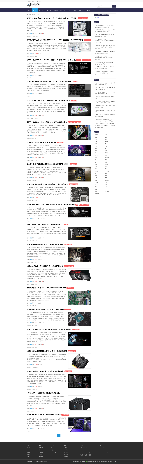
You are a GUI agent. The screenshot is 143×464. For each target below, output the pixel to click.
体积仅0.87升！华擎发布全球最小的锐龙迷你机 (43, 393)
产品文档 (41, 452)
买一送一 (53, 448)
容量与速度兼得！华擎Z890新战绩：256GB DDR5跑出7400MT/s (49, 81)
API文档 (41, 454)
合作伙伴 (66, 454)
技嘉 (106, 137)
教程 (75, 10)
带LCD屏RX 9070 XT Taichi (74, 122)
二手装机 (62, 10)
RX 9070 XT (74, 100)
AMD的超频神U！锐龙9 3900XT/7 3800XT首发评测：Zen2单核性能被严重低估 (104, 40)
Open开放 (53, 452)
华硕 (96, 139)
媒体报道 (66, 456)
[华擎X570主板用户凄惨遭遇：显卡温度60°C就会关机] (79, 387)
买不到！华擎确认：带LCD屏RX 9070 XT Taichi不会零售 (47, 122)
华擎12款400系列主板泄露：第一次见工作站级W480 (45, 309)
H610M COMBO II (86, 60)
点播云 (28, 456)
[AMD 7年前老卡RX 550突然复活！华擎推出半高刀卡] (79, 239)
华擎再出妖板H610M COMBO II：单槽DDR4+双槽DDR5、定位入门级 (51, 60)
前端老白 (45, 461)
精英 (106, 146)
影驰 (106, 144)
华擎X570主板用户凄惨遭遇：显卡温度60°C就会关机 (45, 371)
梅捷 (96, 148)
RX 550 (66, 224)
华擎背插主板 (61, 142)
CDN (28, 450)
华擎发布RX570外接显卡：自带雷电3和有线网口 (44, 414)
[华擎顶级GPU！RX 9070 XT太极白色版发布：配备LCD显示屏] (79, 115)
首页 (29, 10)
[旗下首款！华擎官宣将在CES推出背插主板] (79, 155)
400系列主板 (68, 309)
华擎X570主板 (68, 371)
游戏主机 (81, 10)
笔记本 (96, 155)
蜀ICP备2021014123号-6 (79, 461)
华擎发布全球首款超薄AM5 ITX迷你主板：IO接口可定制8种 (47, 184)
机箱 (106, 166)
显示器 (106, 164)
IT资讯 (34, 10)
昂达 (106, 148)
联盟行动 (53, 450)
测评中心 (49, 10)
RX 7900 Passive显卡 (84, 204)
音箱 (96, 166)
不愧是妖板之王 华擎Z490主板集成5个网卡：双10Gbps (46, 287)
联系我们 (66, 452)
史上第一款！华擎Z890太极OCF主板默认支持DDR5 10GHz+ (48, 164)
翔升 (96, 146)
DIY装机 (55, 10)
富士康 (106, 153)
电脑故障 (88, 10)
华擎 (38, 14)
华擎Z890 (75, 81)
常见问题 (41, 450)
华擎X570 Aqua (76, 329)
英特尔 (96, 137)
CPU (96, 159)
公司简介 (66, 448)
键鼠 (106, 168)
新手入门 (41, 448)
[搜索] (114, 6)
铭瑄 (106, 150)
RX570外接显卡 (65, 414)
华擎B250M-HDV (68, 244)
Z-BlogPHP (35, 461)
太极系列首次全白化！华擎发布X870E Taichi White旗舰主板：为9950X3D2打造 (55, 40)
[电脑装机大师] (33, 6)
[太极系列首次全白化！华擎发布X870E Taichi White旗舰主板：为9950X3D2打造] (79, 53)
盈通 (96, 150)
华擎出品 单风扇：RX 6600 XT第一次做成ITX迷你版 (45, 266)
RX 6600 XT (70, 266)
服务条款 (41, 456)
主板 (106, 159)
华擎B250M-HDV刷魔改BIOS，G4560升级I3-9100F (45, 244)
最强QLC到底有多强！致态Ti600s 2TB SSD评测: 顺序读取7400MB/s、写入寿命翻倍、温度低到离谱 (105, 125)
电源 (96, 168)
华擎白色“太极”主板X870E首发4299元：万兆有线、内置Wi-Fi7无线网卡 (52, 18)
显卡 (96, 164)
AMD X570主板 (72, 351)
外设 (96, 178)
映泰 (96, 144)
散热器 (96, 171)
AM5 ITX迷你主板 (73, 184)
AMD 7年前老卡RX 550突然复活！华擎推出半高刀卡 (45, 224)
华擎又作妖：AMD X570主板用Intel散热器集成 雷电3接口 (47, 351)
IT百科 (69, 10)
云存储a (29, 448)
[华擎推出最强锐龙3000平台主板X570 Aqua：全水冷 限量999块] (79, 345)
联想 (96, 157)
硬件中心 (41, 10)
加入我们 (66, 450)
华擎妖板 (79, 60)
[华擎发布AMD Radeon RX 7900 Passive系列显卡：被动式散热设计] (79, 217)
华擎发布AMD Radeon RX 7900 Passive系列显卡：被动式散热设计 (51, 204)
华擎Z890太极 (73, 164)
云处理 (28, 452)
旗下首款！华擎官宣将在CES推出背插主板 (42, 142)
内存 (96, 162)
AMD (106, 135)
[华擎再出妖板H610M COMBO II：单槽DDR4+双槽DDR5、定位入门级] (79, 74)
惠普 (106, 155)
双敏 (96, 153)
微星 (106, 139)
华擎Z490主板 (70, 288)
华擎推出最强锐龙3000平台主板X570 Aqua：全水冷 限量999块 (49, 329)
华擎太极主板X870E (83, 18)
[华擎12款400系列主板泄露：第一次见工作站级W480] (79, 325)
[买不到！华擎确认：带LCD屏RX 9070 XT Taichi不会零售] (79, 139)
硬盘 (106, 162)
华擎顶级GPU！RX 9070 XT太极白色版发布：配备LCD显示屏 (48, 100)
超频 (96, 189)
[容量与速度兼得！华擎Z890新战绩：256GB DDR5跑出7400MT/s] (79, 97)
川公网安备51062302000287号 (109, 461)
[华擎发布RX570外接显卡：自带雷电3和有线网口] (79, 431)
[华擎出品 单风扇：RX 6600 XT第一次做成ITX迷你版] (79, 281)
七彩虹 (106, 141)
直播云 (28, 454)
